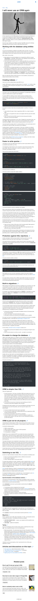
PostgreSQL (5, 571)
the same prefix (18, 132)
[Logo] (19, 1)
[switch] (35, 2)
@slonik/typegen (23, 533)
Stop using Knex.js (7, 548)
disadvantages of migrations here (23, 318)
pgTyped (14, 533)
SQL (9, 571)
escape (33, 274)
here (32, 122)
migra (9, 474)
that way (20, 133)
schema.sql (27, 488)
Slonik (4, 468)
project (32, 461)
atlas (20, 474)
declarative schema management (17, 136)
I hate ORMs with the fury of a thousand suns (12, 550)
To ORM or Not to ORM (8, 551)
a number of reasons (12, 480)
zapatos (17, 533)
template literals (21, 469)
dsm (33, 473)
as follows (30, 512)
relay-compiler (32, 532)
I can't (28, 84)
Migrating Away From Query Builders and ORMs (13, 552)
